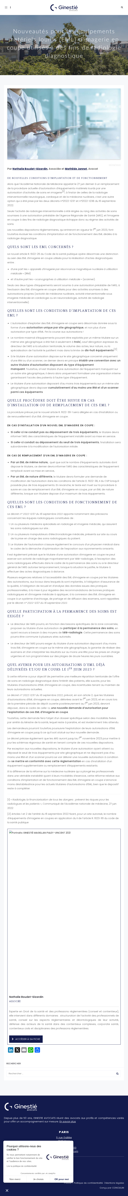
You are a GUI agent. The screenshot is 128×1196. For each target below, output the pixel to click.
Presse (67, 1183)
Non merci (15, 1179)
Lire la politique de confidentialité (22, 1166)
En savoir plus (68, 1121)
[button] (7, 1190)
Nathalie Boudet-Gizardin (29, 169)
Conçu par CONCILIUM (112, 1187)
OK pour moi (61, 1179)
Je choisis (38, 1179)
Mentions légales (114, 1183)
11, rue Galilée (64, 1137)
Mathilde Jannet (76, 169)
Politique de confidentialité (88, 1183)
